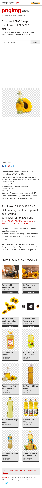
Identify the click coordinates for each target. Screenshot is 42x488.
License (11, 470)
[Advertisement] (21, 67)
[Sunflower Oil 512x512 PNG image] (31, 340)
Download (10, 292)
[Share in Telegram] (6, 166)
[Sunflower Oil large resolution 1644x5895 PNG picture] (30, 374)
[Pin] (9, 166)
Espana (17, 3)
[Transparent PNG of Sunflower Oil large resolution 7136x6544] (10, 374)
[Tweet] (12, 166)
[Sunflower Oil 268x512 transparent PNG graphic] (10, 340)
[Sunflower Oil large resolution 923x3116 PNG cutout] (10, 407)
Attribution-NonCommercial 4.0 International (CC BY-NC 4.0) (17, 172)
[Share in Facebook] (3, 166)
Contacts (5, 473)
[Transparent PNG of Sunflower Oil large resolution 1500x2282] (30, 441)
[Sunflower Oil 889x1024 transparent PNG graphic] (31, 407)
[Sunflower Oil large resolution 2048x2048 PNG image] (10, 441)
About (4, 470)
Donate (22, 470)
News (16, 470)
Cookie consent (31, 470)
